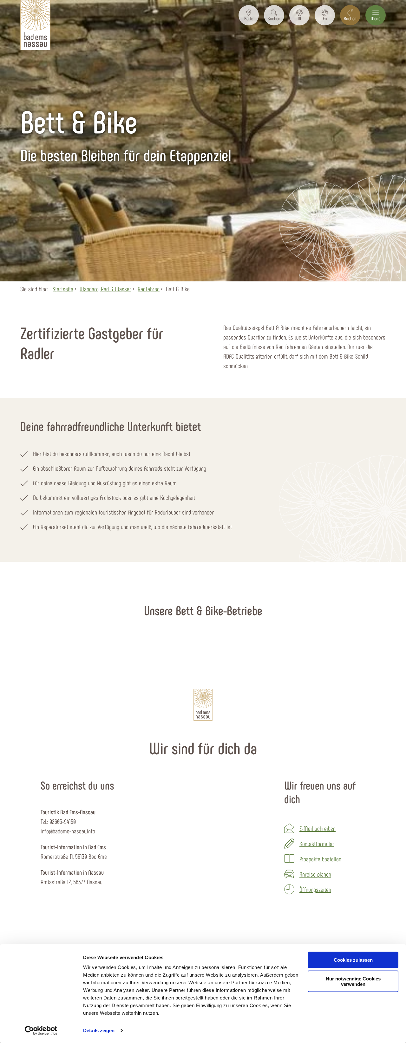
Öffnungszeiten (315, 889)
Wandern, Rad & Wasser (105, 289)
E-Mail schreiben (317, 828)
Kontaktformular (316, 843)
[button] (249, 15)
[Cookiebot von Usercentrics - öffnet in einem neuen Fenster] (41, 1030)
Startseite (63, 289)
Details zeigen (99, 1030)
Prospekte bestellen (320, 859)
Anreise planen (315, 874)
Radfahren (149, 289)
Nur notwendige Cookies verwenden (353, 981)
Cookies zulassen (353, 960)
